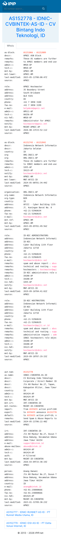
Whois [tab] (10, 45)
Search (43, 8)
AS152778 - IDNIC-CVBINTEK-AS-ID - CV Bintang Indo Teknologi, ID (30, 27)
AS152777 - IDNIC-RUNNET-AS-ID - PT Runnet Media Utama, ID (28, 513)
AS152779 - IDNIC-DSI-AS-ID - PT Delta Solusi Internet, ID (28, 524)
